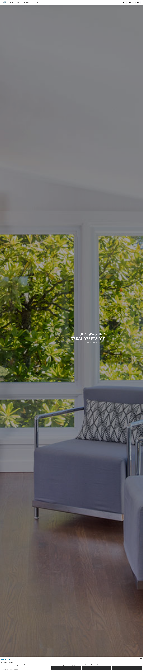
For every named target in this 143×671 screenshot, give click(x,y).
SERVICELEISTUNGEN (27, 2)
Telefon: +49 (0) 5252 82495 (133, 2)
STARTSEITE (11, 2)
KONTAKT (36, 2)
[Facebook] (123, 2)
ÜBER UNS (19, 2)
